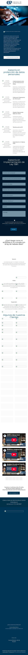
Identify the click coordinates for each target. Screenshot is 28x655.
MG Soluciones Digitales (20, 652)
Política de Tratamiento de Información (14, 224)
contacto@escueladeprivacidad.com (14, 628)
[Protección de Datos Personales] (14, 3)
